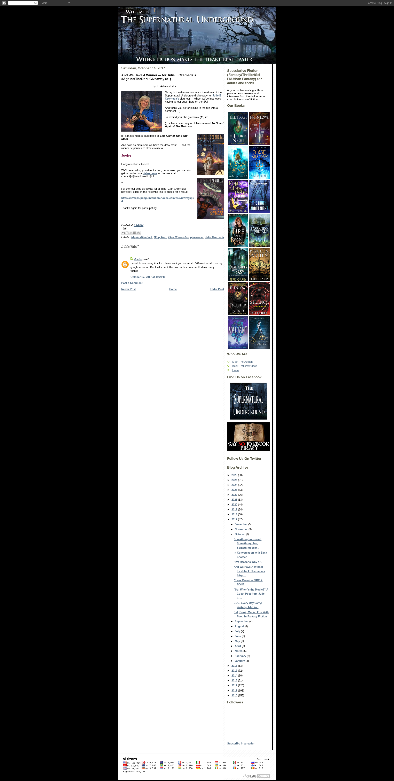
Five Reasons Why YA (247, 561)
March (239, 651)
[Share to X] (131, 233)
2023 (234, 489)
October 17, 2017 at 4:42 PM (148, 277)
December (241, 524)
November (242, 529)
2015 (234, 670)
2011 (234, 690)
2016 (234, 665)
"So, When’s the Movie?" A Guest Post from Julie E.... (251, 594)
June (238, 636)
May (238, 641)
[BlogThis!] (127, 233)
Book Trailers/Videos (244, 365)
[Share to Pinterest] (139, 233)
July (238, 631)
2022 (234, 494)
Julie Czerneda (214, 237)
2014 (234, 675)
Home (173, 289)
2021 (234, 499)
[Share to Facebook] (135, 233)
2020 (234, 504)
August (240, 626)
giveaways (196, 237)
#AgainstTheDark (141, 237)
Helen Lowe (150, 173)
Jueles (138, 259)
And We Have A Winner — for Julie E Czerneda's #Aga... (250, 571)
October (240, 534)
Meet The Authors (242, 361)
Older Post (217, 289)
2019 (234, 509)
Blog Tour (160, 237)
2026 (234, 475)
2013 (234, 680)
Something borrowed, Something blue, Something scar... (247, 543)
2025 (234, 480)
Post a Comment (131, 282)
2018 (234, 514)
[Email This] (123, 233)
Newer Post (128, 289)
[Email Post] (172, 228)
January (240, 660)
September (242, 621)
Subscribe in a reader (240, 743)
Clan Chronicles (178, 237)
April (238, 646)
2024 (234, 484)
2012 (234, 685)
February (241, 655)
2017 (234, 519)
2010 (234, 695)
